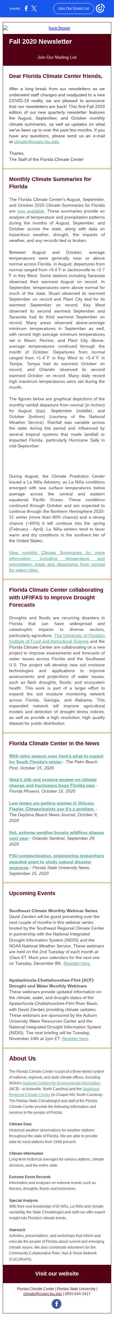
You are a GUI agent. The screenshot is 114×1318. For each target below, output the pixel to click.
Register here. (77, 963)
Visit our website (57, 1274)
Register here (75, 1038)
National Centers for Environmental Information (61, 1083)
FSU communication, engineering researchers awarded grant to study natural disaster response (56, 861)
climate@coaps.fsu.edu (36, 141)
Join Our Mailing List (57, 57)
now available (30, 211)
